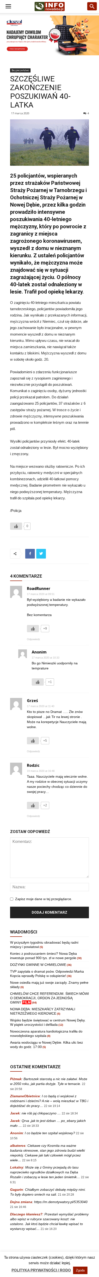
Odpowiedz (33, 639)
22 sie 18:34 (70, 1113)
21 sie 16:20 (49, 1229)
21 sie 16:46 (18, 1207)
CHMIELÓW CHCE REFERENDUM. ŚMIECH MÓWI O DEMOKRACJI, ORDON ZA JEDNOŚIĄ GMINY (49, 998)
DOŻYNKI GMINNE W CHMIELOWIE (38, 965)
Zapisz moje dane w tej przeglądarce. (43, 899)
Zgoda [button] (80, 1270)
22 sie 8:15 (29, 1160)
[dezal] (49, 35)
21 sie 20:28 (66, 1194)
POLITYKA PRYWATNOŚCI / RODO (41, 1270)
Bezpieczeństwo (20, 70)
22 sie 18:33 (31, 1125)
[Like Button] (16, 526)
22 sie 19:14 (52, 1106)
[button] (92, 6)
